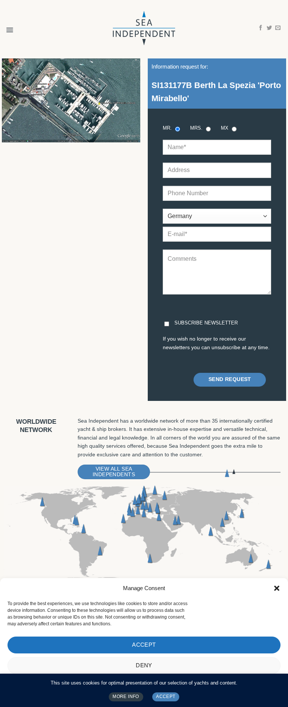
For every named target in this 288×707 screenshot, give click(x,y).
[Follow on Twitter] (269, 28)
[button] (276, 588)
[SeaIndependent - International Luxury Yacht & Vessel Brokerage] (144, 28)
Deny (144, 665)
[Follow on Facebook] (260, 28)
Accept (144, 644)
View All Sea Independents (114, 471)
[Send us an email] (277, 28)
